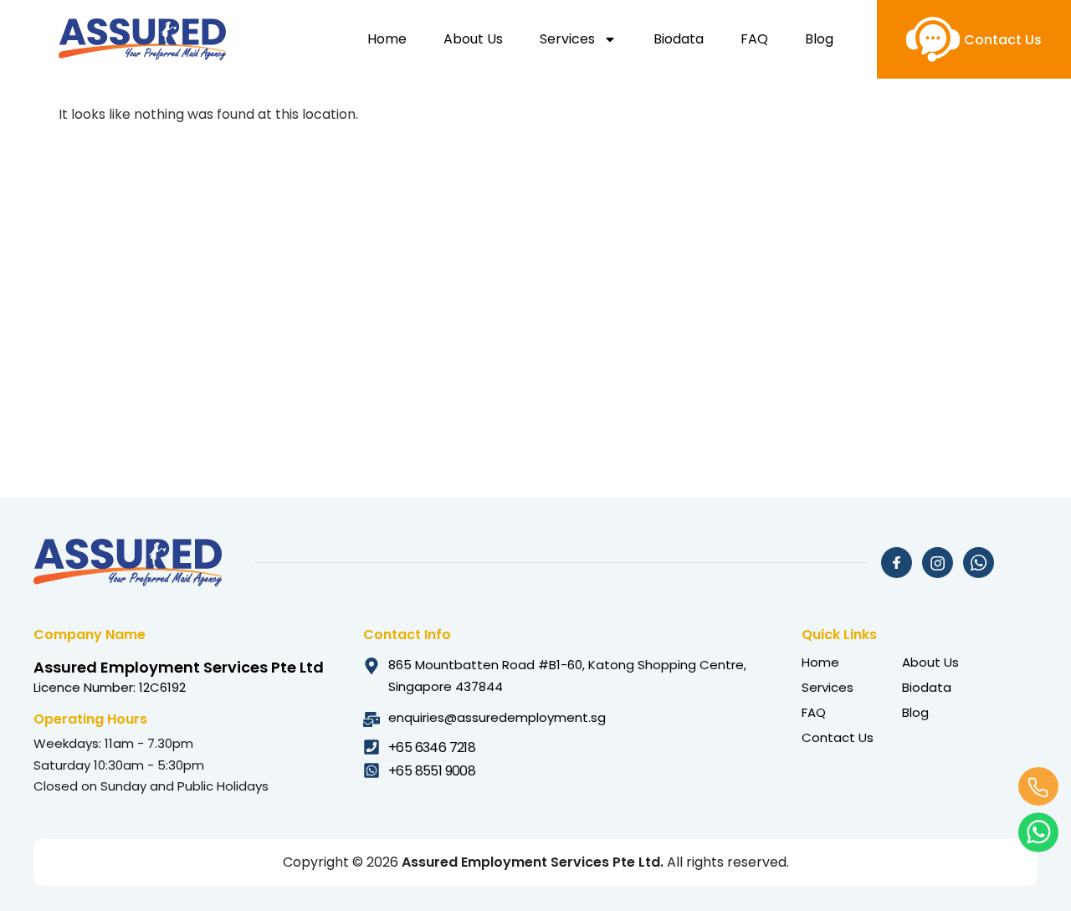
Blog (819, 39)
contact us (1003, 39)
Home (387, 39)
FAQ (754, 39)
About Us (473, 39)
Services (567, 39)
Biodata (678, 39)
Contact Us (838, 737)
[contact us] (933, 39)
